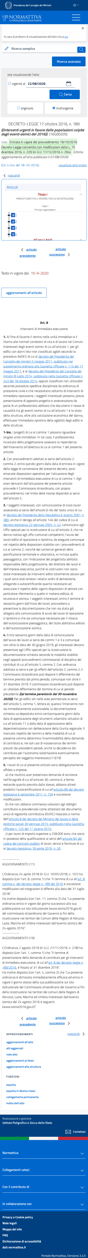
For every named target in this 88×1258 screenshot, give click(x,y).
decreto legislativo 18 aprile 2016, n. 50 (34, 848)
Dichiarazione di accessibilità (21, 1241)
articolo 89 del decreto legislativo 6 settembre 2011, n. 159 (43, 792)
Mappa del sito (12, 1229)
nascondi (14, 175)
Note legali (9, 1223)
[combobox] (44, 49)
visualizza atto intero (73, 165)
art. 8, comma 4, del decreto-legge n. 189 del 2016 (43, 881)
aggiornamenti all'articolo (24, 292)
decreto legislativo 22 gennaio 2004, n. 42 (32, 524)
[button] (68, 83)
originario (27, 108)
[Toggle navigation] (76, 17)
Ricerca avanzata (69, 61)
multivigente (64, 108)
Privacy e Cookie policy (17, 1217)
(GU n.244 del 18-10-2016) (20, 165)
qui (66, 36)
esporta (11, 1084)
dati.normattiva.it (14, 1247)
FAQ (5, 1235)
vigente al (19, 83)
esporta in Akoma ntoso (20, 1091)
